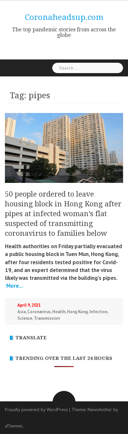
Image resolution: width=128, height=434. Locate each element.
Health (58, 311)
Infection (98, 311)
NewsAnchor (100, 409)
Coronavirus (39, 311)
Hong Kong (77, 311)
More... (14, 285)
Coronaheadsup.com (64, 17)
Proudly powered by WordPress (36, 409)
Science (24, 318)
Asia (21, 311)
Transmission (47, 318)
